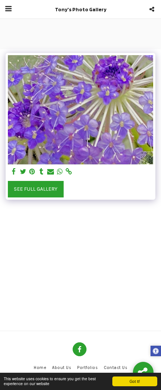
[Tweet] (23, 171)
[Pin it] (32, 171)
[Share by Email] (50, 171)
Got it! (135, 381)
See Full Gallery (35, 189)
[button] (8, 9)
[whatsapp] (60, 171)
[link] (69, 171)
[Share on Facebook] (13, 171)
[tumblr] (41, 171)
